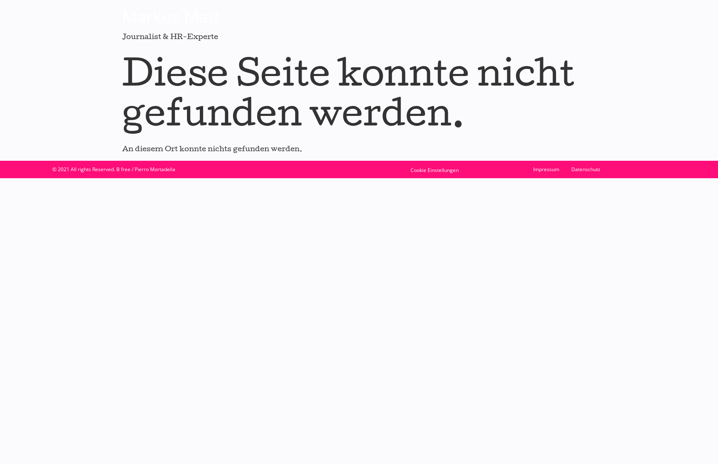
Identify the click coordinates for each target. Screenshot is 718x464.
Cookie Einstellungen (435, 170)
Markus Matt (171, 16)
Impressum (546, 169)
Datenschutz (585, 169)
